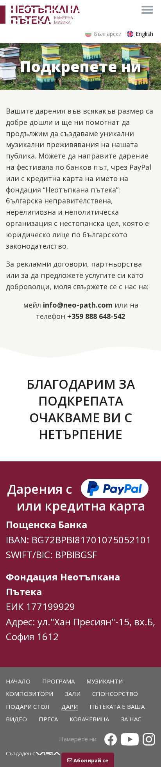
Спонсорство (115, 694)
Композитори (29, 694)
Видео (16, 719)
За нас (131, 719)
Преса (48, 719)
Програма (58, 681)
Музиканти (104, 681)
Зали (72, 694)
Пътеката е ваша (117, 706)
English (144, 33)
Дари (69, 706)
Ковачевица (89, 719)
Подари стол (28, 706)
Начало (18, 681)
